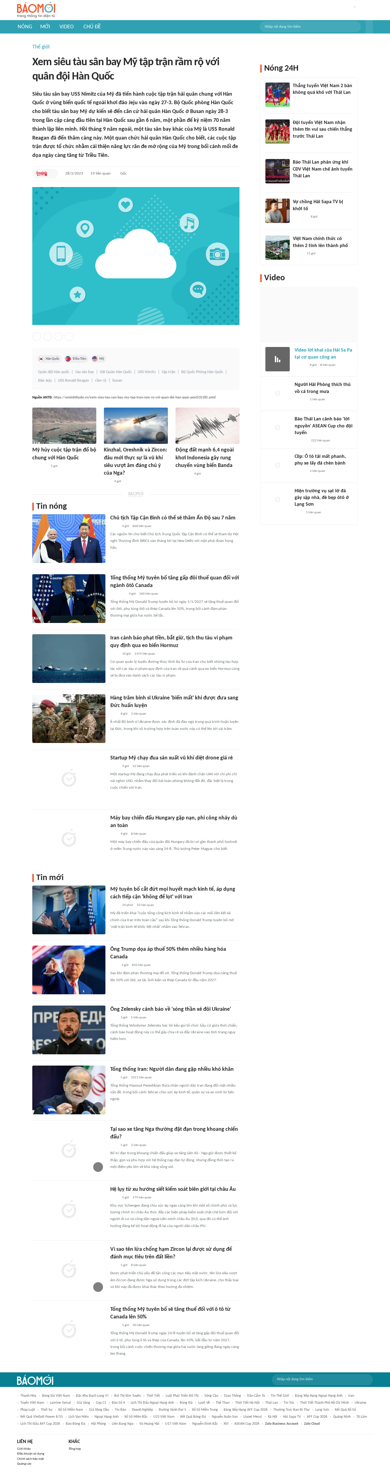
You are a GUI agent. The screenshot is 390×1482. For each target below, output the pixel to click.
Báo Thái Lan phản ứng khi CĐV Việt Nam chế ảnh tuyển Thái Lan (323, 169)
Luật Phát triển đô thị (182, 1396)
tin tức (289, 1403)
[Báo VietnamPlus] (39, 466)
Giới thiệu (24, 1449)
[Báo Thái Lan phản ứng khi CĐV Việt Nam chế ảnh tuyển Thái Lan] (277, 171)
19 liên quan (100, 173)
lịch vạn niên (79, 1417)
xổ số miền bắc (135, 1417)
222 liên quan (320, 440)
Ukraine (360, 1403)
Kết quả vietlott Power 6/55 (41, 1417)
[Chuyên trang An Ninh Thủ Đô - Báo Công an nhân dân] (41, 174)
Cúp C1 (101, 1403)
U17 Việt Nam (175, 1424)
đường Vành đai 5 (172, 1410)
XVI (226, 1424)
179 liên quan (142, 1197)
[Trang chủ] (36, 10)
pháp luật (27, 1410)
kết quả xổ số (345, 1410)
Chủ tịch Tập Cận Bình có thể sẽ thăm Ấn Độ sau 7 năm (173, 518)
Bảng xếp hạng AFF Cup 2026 (246, 1410)
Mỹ (101, 359)
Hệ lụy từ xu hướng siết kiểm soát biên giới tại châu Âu (173, 1189)
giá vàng (83, 1403)
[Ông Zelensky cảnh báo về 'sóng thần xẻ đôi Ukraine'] (68, 1030)
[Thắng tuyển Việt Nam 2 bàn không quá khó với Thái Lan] (277, 95)
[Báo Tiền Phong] (300, 365)
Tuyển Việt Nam (32, 1403)
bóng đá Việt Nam (56, 1396)
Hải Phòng (98, 1424)
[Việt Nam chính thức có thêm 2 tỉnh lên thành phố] (277, 247)
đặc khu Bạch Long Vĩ (92, 1396)
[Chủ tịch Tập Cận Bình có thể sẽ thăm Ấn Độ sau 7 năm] (68, 538)
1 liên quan (317, 399)
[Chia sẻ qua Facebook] (36, 336)
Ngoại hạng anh (106, 1417)
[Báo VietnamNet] (298, 254)
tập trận (168, 372)
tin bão (120, 1410)
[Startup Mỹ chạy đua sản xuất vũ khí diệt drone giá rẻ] (68, 778)
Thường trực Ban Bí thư (291, 1410)
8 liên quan (138, 834)
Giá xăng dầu (99, 1410)
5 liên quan (138, 1017)
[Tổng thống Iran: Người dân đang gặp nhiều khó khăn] (68, 1090)
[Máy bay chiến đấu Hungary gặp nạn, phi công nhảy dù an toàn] (68, 838)
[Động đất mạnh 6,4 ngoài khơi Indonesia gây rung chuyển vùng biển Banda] (207, 426)
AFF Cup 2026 (317, 1417)
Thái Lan (271, 1403)
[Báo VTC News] (300, 217)
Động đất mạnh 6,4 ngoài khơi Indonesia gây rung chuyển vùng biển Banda (205, 457)
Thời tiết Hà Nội (247, 1403)
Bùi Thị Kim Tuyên (127, 1396)
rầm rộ (100, 381)
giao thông (232, 1396)
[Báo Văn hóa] (298, 144)
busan (117, 381)
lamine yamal (60, 1403)
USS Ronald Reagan (73, 381)
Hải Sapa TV (292, 1417)
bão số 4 (118, 1403)
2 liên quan (138, 714)
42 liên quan (141, 766)
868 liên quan (142, 526)
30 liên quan (141, 1325)
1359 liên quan (144, 654)
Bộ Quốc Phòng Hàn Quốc (202, 372)
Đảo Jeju (45, 381)
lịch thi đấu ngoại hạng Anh (152, 1403)
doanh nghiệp (142, 1410)
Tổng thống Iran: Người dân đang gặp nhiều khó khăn (172, 1069)
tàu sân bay (84, 372)
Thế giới (41, 47)
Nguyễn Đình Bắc (205, 1424)
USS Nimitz (147, 372)
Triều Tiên (79, 359)
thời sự (46, 1410)
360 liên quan (148, 594)
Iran (351, 1396)
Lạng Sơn (322, 1410)
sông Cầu (211, 1396)
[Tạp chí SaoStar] (299, 101)
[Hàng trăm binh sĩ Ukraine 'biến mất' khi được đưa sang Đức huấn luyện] (68, 718)
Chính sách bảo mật (30, 1459)
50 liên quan (145, 905)
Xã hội (272, 1417)
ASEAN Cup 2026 (246, 1424)
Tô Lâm (361, 1417)
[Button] (369, 27)
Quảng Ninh (342, 1417)
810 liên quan (141, 965)
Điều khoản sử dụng (30, 1453)
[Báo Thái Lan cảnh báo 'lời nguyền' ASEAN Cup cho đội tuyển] (277, 428)
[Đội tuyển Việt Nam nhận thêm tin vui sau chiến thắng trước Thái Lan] (277, 131)
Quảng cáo (24, 1464)
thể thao (222, 1403)
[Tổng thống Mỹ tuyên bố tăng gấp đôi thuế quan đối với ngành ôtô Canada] (68, 598)
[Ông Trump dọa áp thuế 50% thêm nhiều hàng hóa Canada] (68, 970)
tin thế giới (280, 1396)
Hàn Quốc (52, 359)
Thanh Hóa (28, 1396)
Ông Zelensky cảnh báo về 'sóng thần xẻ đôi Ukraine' (170, 1009)
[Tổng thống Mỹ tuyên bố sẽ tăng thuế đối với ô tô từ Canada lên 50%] (68, 1330)
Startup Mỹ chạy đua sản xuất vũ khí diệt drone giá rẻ (171, 758)
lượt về (204, 1403)
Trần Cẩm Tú (256, 1396)
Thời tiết (153, 1396)
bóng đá (186, 1403)
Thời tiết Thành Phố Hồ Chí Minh (324, 1403)
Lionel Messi (252, 1417)
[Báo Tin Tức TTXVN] (114, 526)
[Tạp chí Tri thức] (114, 965)
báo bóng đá (75, 1424)
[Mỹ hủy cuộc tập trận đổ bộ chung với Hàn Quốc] (64, 426)
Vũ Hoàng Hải (149, 1424)
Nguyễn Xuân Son (225, 1417)
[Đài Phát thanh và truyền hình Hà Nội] (301, 441)
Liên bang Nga (122, 1424)
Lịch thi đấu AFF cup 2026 (40, 1424)
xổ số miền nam (70, 1410)
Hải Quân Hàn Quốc (116, 372)
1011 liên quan (141, 1077)
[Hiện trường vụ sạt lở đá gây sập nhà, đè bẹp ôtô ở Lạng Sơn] (277, 500)
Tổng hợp (75, 1449)
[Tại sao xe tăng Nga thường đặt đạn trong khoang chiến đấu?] (68, 1150)
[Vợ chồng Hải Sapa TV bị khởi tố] (277, 211)
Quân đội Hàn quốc (53, 372)
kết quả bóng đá (193, 1417)
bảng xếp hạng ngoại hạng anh (318, 1396)
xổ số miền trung (205, 1410)
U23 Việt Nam (164, 1417)
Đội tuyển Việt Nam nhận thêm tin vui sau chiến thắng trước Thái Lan (322, 129)
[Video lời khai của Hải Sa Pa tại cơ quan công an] (277, 359)
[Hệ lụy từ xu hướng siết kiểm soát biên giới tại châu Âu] (68, 1210)
